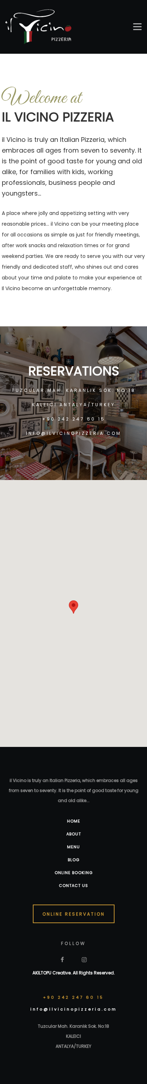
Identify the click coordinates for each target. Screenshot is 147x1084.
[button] (73, 607)
